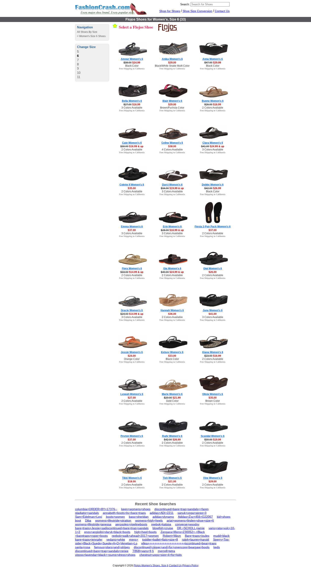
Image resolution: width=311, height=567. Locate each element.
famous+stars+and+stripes (112, 547)
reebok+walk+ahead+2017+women (135, 535)
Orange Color (132, 359)
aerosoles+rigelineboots (131, 524)
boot (78, 520)
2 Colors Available (212, 107)
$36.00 (172, 313)
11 (78, 77)
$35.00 (132, 188)
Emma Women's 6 (132, 226)
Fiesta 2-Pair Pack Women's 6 (213, 226)
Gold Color (172, 400)
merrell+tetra (166, 551)
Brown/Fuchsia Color (172, 107)
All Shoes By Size (87, 31)
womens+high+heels (149, 520)
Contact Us (222, 11)
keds (216, 547)
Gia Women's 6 (172, 268)
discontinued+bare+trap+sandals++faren (181, 509)
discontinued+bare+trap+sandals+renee (101, 551)
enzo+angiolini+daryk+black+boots (107, 532)
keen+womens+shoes (135, 509)
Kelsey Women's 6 (172, 352)
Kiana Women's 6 (212, 352)
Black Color (132, 65)
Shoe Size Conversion (197, 11)
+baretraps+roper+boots (91, 535)
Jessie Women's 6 (132, 352)
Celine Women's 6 (172, 142)
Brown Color (212, 400)
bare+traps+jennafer (88, 539)
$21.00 (172, 481)
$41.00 (213, 313)
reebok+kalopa (161, 524)
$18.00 (132, 481)
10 (78, 72)
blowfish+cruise (163, 528)
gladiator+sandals (87, 513)
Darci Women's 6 (172, 184)
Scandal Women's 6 (212, 436)
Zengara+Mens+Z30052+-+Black (183, 532)
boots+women (115, 516)
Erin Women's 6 (172, 226)
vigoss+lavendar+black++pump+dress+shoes (105, 554)
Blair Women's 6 (172, 100)
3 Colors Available (131, 107)
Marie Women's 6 (172, 394)
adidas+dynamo (163, 516)
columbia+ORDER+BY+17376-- (96, 509)
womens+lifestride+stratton (113, 520)
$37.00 (132, 230)
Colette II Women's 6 (132, 184)
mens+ (133, 539)
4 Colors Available (172, 149)
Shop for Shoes (169, 11)
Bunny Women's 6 (213, 100)
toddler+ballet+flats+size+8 (160, 539)
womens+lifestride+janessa (93, 524)
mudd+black (221, 535)
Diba (88, 520)
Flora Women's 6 (132, 268)
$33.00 (172, 355)
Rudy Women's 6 (172, 436)
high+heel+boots (145, 532)
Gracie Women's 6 (132, 310)
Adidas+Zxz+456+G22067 (195, 516)
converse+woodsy (187, 524)
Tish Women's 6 (172, 477)
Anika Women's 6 (172, 59)
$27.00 (132, 397)
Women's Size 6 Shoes (92, 36)
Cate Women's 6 (132, 142)
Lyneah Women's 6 (131, 394)
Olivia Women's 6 (212, 394)
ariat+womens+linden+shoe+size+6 (190, 520)
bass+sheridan (139, 516)
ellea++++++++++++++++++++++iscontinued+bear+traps (178, 543)
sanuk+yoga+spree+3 (192, 513)
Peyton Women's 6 (132, 436)
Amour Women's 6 (132, 59)
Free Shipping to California (131, 68)
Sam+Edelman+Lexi (88, 516)
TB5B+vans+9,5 (143, 551)
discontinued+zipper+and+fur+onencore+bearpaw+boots (171, 547)
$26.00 (213, 272)
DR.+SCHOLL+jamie (191, 528)
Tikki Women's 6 (132, 477)
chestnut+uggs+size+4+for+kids (160, 554)
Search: (185, 4)
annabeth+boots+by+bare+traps (124, 513)
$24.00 (132, 355)
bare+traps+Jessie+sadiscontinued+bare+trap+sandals (112, 528)
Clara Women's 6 (212, 142)
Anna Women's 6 (212, 59)
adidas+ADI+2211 (161, 513)
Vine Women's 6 (212, 477)
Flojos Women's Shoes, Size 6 (151, 565)
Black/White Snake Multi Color (172, 65)
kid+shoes (223, 516)
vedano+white (115, 539)
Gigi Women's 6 (212, 268)
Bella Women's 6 (132, 100)
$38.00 (172, 146)
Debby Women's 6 (213, 184)
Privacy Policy (190, 565)
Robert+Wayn (172, 535)
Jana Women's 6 (213, 310)
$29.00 (172, 62)
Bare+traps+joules (197, 535)
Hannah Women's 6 (172, 310)
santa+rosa (82, 547)
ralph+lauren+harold (195, 539)
